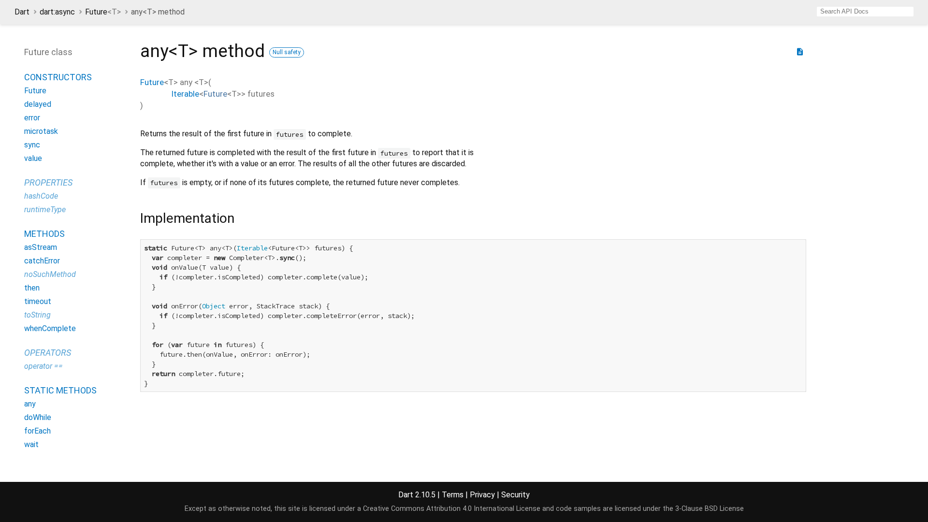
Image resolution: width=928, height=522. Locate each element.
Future (103, 11)
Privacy (482, 494)
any (30, 403)
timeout (37, 301)
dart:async (57, 11)
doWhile (37, 417)
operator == (43, 366)
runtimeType (45, 209)
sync (32, 144)
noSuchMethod (50, 274)
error (32, 117)
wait (31, 444)
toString (37, 314)
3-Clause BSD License (709, 509)
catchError (42, 260)
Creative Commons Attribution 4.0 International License (451, 509)
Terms (453, 494)
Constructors (58, 77)
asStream (40, 247)
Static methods (60, 390)
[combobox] (865, 11)
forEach (37, 430)
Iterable (185, 94)
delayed (37, 104)
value (33, 158)
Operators (47, 353)
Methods (44, 234)
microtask (41, 131)
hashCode (41, 196)
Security (515, 494)
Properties (48, 182)
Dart (21, 11)
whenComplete (50, 328)
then (32, 287)
